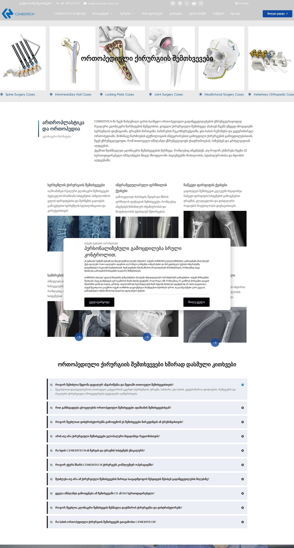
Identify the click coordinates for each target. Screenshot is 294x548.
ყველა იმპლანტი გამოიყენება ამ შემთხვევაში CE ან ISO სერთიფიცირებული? (102, 493)
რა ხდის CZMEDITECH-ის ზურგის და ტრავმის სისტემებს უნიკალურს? (97, 450)
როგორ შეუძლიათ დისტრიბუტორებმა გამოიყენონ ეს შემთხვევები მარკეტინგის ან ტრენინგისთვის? (116, 421)
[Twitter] (187, 3)
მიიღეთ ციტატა (277, 13)
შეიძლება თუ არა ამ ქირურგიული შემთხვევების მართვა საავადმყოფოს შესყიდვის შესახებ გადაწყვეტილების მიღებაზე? (129, 479)
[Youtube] (194, 3)
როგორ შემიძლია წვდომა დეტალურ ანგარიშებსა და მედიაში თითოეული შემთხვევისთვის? (112, 384)
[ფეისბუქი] (173, 3)
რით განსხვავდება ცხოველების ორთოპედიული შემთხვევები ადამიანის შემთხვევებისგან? (110, 407)
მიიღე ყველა (196, 302)
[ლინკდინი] (180, 3)
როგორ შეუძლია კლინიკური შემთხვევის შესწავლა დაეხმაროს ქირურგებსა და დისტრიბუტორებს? (116, 507)
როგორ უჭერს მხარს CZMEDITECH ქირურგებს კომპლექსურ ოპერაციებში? (101, 464)
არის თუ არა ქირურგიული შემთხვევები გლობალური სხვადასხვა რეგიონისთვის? (105, 436)
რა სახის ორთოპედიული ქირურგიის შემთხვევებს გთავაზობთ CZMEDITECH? (103, 521)
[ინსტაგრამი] (200, 3)
